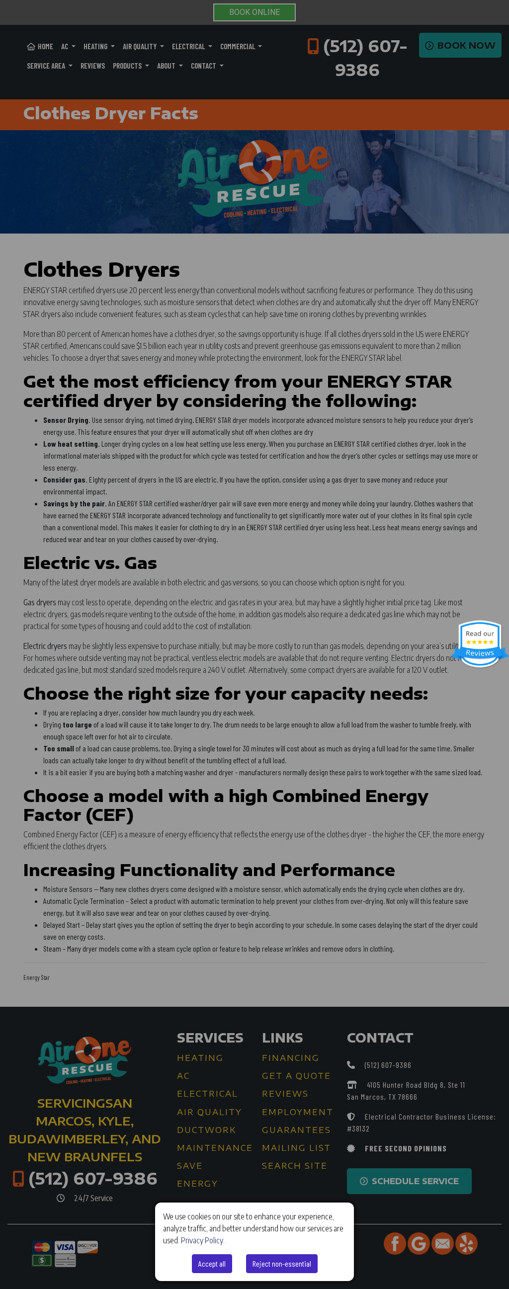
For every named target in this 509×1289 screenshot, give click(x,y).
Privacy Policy (202, 1240)
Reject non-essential (282, 1263)
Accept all (212, 1263)
